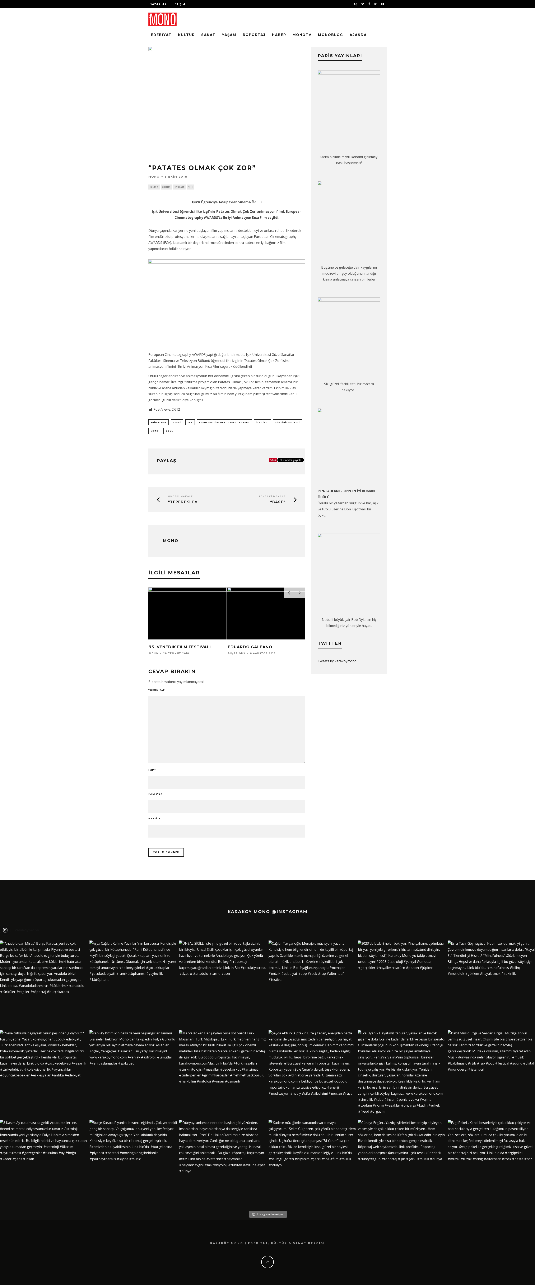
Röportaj (254, 35)
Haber (279, 35)
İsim (152, 770)
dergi (177, 422)
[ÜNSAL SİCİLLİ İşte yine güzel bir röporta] (222, 984)
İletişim (178, 4)
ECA (190, 422)
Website (154, 818)
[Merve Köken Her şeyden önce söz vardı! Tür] (222, 1074)
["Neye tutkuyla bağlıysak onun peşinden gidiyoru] (43, 1074)
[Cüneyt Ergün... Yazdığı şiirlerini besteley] (401, 1163)
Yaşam (229, 35)
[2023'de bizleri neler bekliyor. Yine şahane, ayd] (401, 984)
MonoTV (302, 35)
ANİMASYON (158, 422)
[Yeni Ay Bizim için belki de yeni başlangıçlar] (133, 1074)
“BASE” (277, 502)
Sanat (208, 35)
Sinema (166, 187)
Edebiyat (161, 35)
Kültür (186, 35)
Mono (154, 176)
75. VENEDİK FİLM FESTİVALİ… (181, 647)
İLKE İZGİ (262, 422)
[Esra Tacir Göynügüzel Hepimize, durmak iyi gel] (491, 984)
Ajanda (358, 35)
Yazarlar (158, 4)
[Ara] (355, 4)
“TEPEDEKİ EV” (184, 502)
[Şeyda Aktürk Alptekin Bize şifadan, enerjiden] (312, 1074)
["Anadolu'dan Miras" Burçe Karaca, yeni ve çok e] (43, 984)
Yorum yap (156, 690)
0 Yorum (179, 187)
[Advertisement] (337, 23)
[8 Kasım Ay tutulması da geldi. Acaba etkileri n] (43, 1163)
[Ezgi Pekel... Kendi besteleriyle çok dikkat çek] (491, 1163)
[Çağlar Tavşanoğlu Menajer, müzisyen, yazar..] (312, 984)
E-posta (155, 794)
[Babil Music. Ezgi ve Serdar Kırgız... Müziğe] (491, 1074)
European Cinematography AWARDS (224, 422)
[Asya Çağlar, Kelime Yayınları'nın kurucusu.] (133, 984)
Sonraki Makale (272, 496)
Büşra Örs (236, 653)
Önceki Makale (180, 496)
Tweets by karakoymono (337, 661)
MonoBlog (330, 35)
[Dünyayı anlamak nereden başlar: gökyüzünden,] (222, 1163)
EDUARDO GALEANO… (252, 647)
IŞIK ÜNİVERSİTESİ (287, 422)
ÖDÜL (169, 430)
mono (155, 430)
